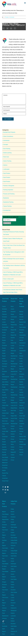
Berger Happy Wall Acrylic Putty (14, 415)
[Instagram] (5, 489)
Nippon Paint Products (4, 504)
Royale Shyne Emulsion (4, 343)
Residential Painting (8, 202)
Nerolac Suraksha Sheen (21, 423)
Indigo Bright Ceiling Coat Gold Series (14, 553)
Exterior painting (7, 152)
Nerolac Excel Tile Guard (21, 408)
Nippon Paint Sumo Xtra (5, 597)
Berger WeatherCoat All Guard (14, 356)
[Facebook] (3, 487)
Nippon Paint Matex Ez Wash (5, 563)
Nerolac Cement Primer (21, 452)
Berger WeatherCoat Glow (14, 387)
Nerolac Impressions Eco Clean (22, 343)
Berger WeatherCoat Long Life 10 (14, 402)
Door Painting (6, 148)
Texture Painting (7, 206)
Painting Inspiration (8, 189)
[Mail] (5, 492)
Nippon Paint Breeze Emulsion (5, 514)
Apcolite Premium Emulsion (4, 314)
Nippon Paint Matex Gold (5, 571)
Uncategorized (6, 210)
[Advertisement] (14, 23)
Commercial (6, 140)
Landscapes (6, 169)
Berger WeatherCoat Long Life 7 (14, 371)
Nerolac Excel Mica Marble (22, 379)
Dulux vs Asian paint (8, 279)
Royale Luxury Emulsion (4, 322)
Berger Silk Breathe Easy (13, 337)
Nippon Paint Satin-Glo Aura (5, 548)
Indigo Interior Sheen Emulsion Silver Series (14, 587)
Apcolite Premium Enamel (4, 449)
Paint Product (6, 173)
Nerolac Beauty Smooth (21, 314)
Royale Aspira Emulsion (4, 358)
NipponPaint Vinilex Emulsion (5, 522)
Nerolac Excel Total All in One (22, 415)
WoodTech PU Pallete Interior (5, 468)
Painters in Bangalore (8, 185)
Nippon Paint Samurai (4, 605)
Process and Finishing (8, 194)
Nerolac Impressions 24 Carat (22, 335)
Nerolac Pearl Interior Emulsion (22, 327)
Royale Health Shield (4, 350)
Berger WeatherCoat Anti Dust (14, 363)
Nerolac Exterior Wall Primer (22, 444)
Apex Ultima (5, 382)
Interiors (5, 165)
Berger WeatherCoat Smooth (14, 379)
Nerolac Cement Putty (21, 431)
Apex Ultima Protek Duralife (5, 392)
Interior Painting (7, 161)
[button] (3, 621)
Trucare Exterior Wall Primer (5, 413)
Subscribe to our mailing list (10, 217)
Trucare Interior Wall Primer (5, 405)
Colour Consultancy (8, 136)
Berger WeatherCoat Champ (14, 395)
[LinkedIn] (7, 489)
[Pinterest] (3, 489)
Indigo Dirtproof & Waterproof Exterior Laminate (13, 610)
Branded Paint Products (9, 132)
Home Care (6, 157)
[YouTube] (7, 487)
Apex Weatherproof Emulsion (5, 376)
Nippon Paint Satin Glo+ (5, 556)
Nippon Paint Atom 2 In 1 (5, 530)
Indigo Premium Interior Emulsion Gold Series (14, 574)
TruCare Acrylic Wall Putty (5, 431)
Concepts (5, 144)
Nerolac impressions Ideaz (22, 350)
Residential (6, 198)
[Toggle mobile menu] (25, 3)
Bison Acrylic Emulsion (13, 309)
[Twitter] (5, 487)
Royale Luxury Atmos (4, 335)
